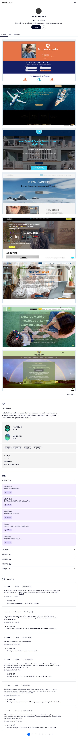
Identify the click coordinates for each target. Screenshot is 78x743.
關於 (10, 34)
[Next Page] (52, 734)
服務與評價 (17, 34)
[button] (39, 60)
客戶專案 (3, 34)
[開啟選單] (75, 2)
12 (49, 734)
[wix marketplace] (7, 3)
